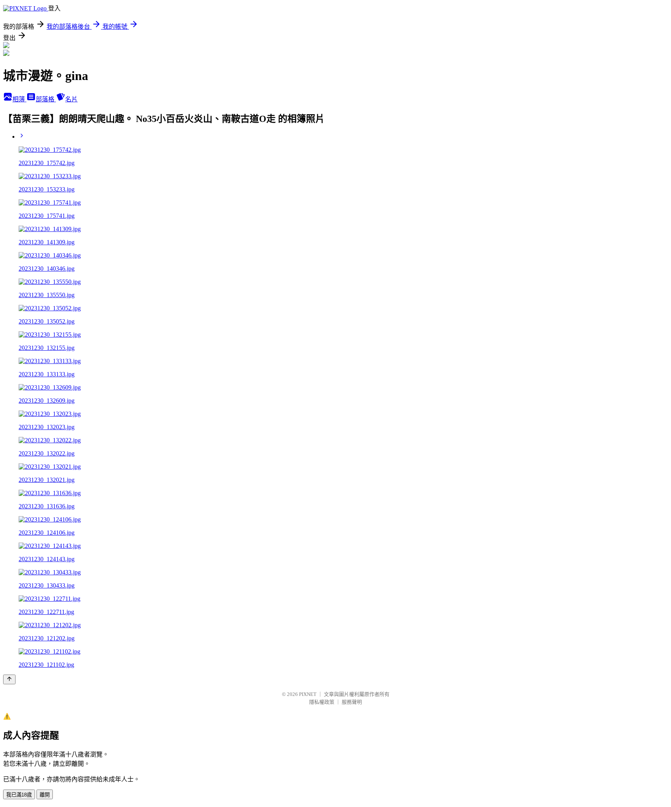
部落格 (46, 99)
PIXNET (307, 694)
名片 (71, 99)
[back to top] (9, 679)
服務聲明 (352, 702)
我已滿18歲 (19, 795)
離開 (45, 795)
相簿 (19, 99)
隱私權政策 (321, 702)
